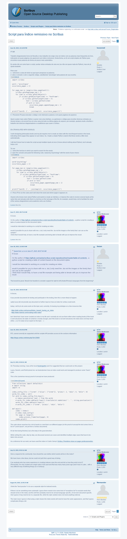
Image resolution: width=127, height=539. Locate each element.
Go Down (106, 41)
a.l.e (98, 212)
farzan (99, 246)
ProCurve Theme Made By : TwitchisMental (63, 535)
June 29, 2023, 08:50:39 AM (18, 289)
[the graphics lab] (98, 231)
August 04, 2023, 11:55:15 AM (19, 482)
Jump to (85, 517)
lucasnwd (101, 48)
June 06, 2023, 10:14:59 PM (18, 48)
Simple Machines (70, 533)
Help (96, 530)
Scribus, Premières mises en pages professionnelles (75, 441)
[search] (115, 16)
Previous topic (105, 38)
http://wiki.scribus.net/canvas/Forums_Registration (103, 29)
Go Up (108, 511)
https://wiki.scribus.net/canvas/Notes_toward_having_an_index (32, 310)
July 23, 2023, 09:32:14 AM (18, 450)
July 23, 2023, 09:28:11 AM (18, 362)
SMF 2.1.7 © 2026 (57, 533)
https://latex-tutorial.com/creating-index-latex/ (26, 312)
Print (11, 41)
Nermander (101, 482)
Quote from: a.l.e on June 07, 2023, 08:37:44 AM (30, 251)
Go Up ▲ (114, 530)
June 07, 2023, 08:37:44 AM (18, 212)
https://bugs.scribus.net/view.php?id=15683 (25, 338)
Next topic (115, 38)
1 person (12, 205)
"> (10, 530)
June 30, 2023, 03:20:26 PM (18, 329)
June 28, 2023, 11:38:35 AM (18, 246)
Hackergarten (42, 366)
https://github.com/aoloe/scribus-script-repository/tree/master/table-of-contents (48, 220)
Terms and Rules (104, 530)
